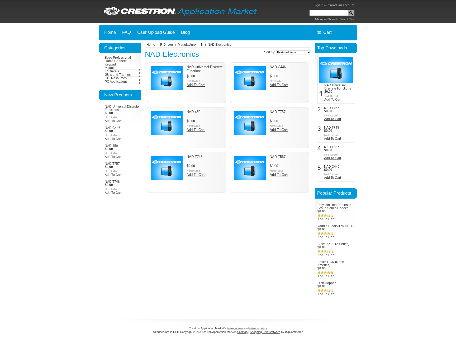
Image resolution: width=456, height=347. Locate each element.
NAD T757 (112, 163)
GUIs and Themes (118, 74)
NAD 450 (111, 145)
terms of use (235, 328)
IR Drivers (112, 71)
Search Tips (347, 19)
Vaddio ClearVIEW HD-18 (335, 226)
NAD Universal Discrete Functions (337, 87)
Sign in (319, 5)
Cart (327, 32)
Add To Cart (113, 121)
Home (150, 44)
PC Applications (116, 81)
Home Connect (115, 61)
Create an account (341, 5)
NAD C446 (112, 127)
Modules (111, 67)
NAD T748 (112, 181)
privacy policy (258, 328)
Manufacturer (187, 44)
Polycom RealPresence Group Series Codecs (334, 206)
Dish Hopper (326, 283)
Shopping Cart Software (265, 332)
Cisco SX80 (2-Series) (333, 244)
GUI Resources (116, 78)
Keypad (110, 64)
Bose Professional (118, 57)
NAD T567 (278, 157)
